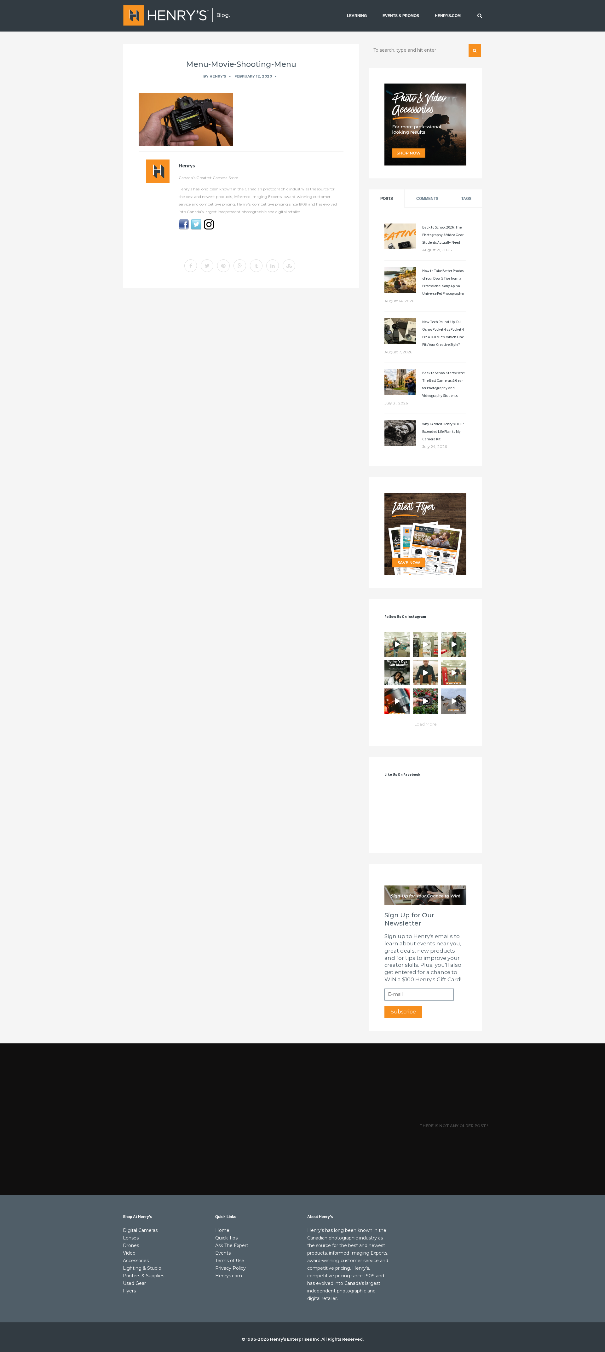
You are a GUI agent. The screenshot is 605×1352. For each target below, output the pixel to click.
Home (222, 1230)
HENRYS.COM (448, 16)
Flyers (129, 1291)
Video (129, 1253)
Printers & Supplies (143, 1276)
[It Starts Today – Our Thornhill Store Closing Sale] (425, 672)
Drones (131, 1245)
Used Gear (134, 1283)
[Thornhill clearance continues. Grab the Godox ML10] (453, 644)
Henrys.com (228, 1276)
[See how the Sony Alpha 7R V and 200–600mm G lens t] (425, 701)
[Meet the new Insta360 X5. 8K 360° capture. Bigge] (453, 701)
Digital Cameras (140, 1230)
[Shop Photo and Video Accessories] (425, 124)
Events (223, 1253)
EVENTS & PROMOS (401, 16)
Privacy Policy (230, 1268)
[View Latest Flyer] (425, 534)
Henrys (187, 166)
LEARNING (357, 16)
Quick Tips (226, 1238)
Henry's (218, 76)
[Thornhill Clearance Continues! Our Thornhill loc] (397, 644)
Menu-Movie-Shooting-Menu (241, 64)
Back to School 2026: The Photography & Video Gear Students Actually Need (443, 235)
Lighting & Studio (142, 1268)
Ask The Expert (231, 1245)
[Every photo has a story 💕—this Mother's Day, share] (397, 672)
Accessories (136, 1260)
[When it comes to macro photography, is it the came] (397, 701)
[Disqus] (241, 379)
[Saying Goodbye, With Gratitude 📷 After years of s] (453, 672)
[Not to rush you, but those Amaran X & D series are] (425, 644)
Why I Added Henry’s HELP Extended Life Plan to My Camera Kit (443, 431)
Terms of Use (229, 1260)
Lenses (131, 1238)
